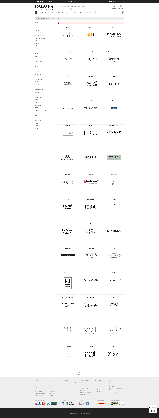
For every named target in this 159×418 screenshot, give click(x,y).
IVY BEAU (37, 69)
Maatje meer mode (99, 389)
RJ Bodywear (38, 102)
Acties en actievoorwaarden (84, 387)
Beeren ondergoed (40, 38)
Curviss (37, 51)
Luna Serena (38, 79)
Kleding (52, 12)
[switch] (153, 411)
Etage (36, 58)
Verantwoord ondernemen (116, 394)
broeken (52, 393)
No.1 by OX (38, 84)
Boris (36, 40)
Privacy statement (84, 394)
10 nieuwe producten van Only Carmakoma (71, 6)
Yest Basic (38, 118)
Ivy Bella (37, 71)
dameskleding (98, 391)
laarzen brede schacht (70, 383)
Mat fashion (38, 82)
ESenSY (37, 56)
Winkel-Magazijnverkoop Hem (116, 389)
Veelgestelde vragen (114, 1)
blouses (52, 389)
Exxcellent (38, 64)
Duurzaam (42, 12)
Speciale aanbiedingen (100, 385)
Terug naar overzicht (42, 18)
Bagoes (37, 30)
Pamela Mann (38, 94)
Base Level (38, 33)
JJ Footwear (38, 74)
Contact (122, 1)
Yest (36, 115)
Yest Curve (38, 120)
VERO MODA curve (40, 110)
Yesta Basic (38, 125)
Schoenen (67, 389)
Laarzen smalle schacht (71, 387)
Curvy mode (97, 387)
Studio (36, 107)
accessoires (53, 383)
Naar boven (79, 374)
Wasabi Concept (39, 113)
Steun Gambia (113, 396)
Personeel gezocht (114, 392)
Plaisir (36, 100)
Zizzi (36, 131)
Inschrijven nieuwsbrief (86, 385)
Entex (36, 53)
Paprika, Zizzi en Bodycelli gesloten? (116, 385)
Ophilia (37, 92)
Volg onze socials (114, 383)
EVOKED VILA (39, 61)
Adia (36, 25)
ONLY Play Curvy (39, 89)
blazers (51, 387)
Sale (74, 12)
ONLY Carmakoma (40, 87)
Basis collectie (53, 385)
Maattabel (82, 390)
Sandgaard (38, 105)
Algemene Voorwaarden (86, 392)
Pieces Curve (38, 97)
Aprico (36, 28)
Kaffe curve (38, 76)
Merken (88, 12)
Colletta (37, 48)
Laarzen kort (68, 385)
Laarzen (60, 12)
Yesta (36, 123)
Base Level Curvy (39, 35)
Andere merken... (39, 395)
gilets (51, 395)
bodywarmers (53, 391)
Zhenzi (36, 128)
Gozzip (36, 66)
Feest (81, 12)
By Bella (37, 43)
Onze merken (98, 383)
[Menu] (156, 406)
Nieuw (68, 12)
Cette (36, 46)
